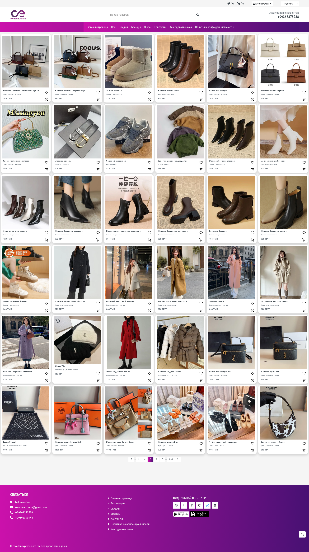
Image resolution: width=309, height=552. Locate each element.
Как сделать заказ (180, 27)
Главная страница (97, 27)
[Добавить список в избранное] (47, 92)
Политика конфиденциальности (214, 27)
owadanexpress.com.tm (26, 546)
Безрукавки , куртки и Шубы (167, 375)
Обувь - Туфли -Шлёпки (165, 445)
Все (113, 27)
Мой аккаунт (262, 3)
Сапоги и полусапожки (114, 94)
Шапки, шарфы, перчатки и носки (67, 370)
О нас (147, 27)
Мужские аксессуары (62, 164)
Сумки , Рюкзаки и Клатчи (12, 94)
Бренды (136, 27)
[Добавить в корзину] (47, 99)
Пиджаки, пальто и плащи (64, 305)
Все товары (118, 503)
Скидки (123, 27)
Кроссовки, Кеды (112, 164)
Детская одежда (163, 164)
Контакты (160, 27)
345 (171, 459)
